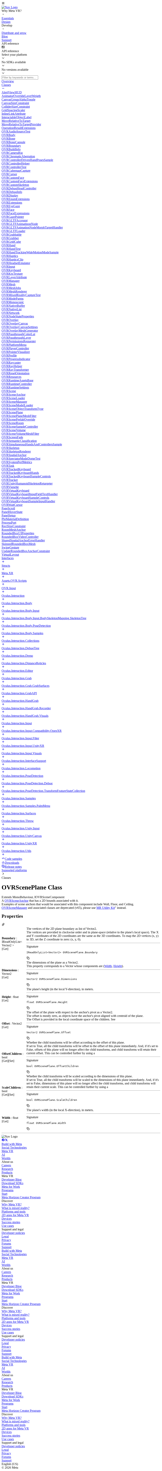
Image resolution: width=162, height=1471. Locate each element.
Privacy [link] (6, 1240)
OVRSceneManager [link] (14, 907)
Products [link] (7, 1172)
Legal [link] (5, 1236)
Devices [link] (7, 1218)
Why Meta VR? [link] (12, 1204)
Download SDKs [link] (12, 1183)
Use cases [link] (8, 1225)
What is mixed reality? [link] (15, 1208)
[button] (81, 4)
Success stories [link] (11, 1222)
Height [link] (117, 966)
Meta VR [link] (7, 1151)
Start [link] (4, 1193)
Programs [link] (7, 1190)
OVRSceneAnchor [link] (16, 900)
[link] (10, 7)
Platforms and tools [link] (13, 1211)
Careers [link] (6, 1165)
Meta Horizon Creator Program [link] (21, 1197)
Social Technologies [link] (14, 1147)
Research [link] (7, 1169)
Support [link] (6, 1247)
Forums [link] (6, 1243)
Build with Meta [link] (12, 1144)
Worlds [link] (6, 1158)
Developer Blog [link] (12, 1179)
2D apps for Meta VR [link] (15, 1215)
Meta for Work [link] (11, 1186)
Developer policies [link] (13, 1233)
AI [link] (3, 1154)
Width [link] (108, 966)
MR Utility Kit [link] (105, 907)
